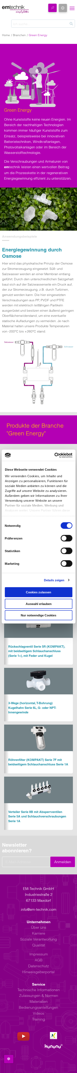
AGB (39, 960)
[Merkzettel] (52, 8)
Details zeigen (54, 580)
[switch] (66, 538)
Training (38, 1019)
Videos (38, 1013)
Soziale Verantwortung (38, 939)
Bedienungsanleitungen (38, 1007)
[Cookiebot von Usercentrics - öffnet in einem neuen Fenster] (54, 455)
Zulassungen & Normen (38, 995)
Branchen (19, 35)
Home (6, 35)
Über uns (38, 927)
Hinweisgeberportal (38, 972)
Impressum (38, 954)
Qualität (38, 945)
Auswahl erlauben (39, 603)
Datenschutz (38, 966)
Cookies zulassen (38, 592)
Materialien (39, 1001)
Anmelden (62, 862)
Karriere (38, 933)
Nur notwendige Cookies (38, 615)
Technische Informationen (38, 989)
